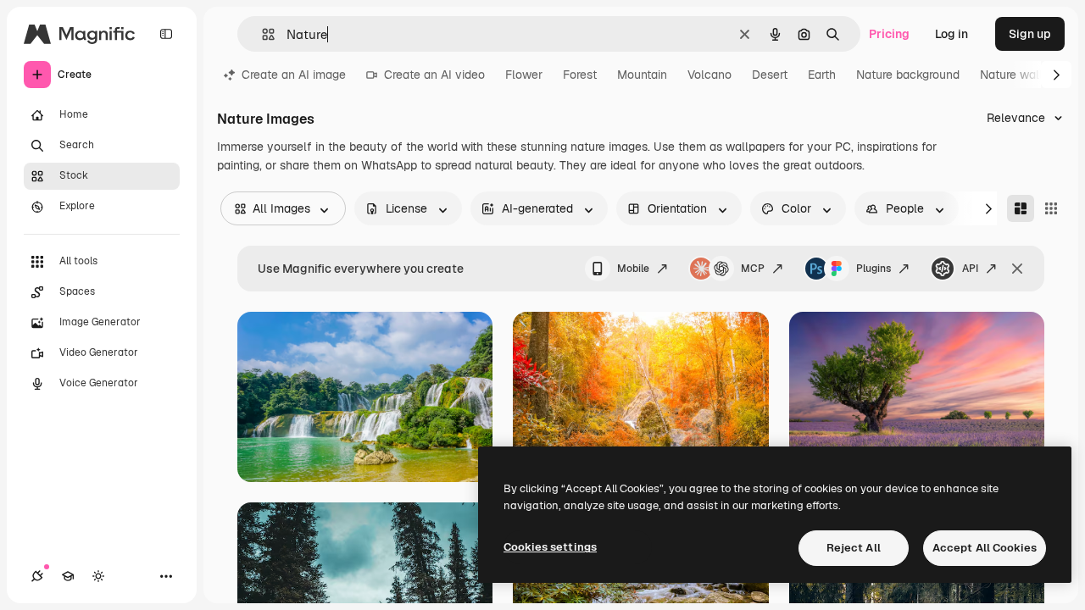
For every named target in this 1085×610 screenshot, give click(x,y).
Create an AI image (294, 74)
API (970, 268)
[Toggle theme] (98, 576)
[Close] (1017, 268)
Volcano (709, 74)
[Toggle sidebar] (166, 33)
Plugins (873, 268)
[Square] (1051, 208)
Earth (822, 74)
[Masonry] (1020, 208)
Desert (769, 74)
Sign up (1030, 34)
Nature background (908, 74)
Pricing (889, 34)
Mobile (633, 268)
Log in (951, 34)
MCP (753, 268)
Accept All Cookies (984, 548)
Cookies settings (550, 547)
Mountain (642, 74)
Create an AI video (434, 74)
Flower (523, 74)
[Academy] (67, 576)
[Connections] (37, 576)
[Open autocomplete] (261, 34)
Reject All (853, 548)
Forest (580, 74)
